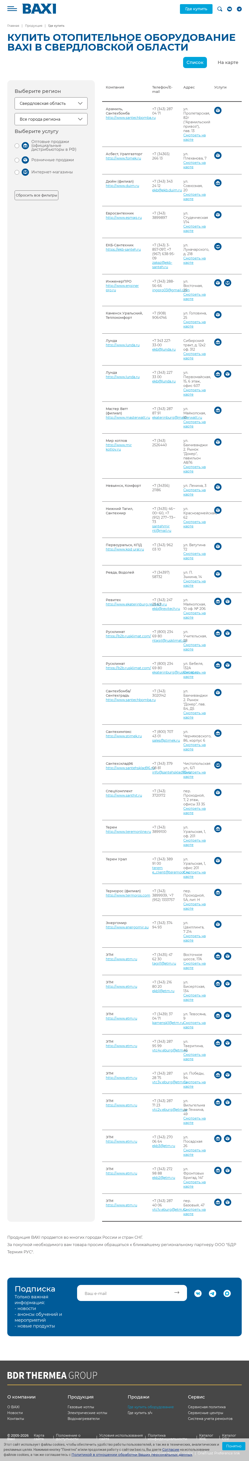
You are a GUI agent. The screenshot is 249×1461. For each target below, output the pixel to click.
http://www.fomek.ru (123, 158)
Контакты (15, 1418)
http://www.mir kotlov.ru (119, 447)
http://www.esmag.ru (124, 217)
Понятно (233, 1446)
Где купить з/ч (140, 1413)
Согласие (170, 1449)
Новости (15, 1413)
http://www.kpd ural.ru (125, 549)
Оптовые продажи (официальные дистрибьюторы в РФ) (53, 145)
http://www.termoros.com (128, 895)
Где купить (196, 9)
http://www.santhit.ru (124, 795)
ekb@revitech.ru (166, 608)
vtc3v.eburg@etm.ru (169, 1082)
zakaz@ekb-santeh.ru (162, 264)
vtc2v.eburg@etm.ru (169, 1109)
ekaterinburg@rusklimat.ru (175, 672)
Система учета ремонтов (210, 1418)
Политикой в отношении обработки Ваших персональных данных (131, 1454)
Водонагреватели (84, 1418)
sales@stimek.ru (166, 740)
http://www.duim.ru (122, 186)
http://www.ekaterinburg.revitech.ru (136, 604)
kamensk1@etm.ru (168, 1023)
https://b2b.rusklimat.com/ (128, 636)
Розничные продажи (52, 160)
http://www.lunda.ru (123, 345)
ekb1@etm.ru (163, 991)
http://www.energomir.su (127, 927)
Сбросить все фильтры (36, 195)
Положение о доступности (68, 1437)
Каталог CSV (229, 1437)
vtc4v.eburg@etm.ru (169, 1050)
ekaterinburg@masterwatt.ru (177, 417)
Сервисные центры (205, 1413)
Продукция (33, 25)
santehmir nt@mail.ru (161, 528)
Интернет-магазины (52, 172)
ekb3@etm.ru (163, 1146)
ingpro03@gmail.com (171, 290)
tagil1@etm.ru (164, 963)
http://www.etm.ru (121, 959)
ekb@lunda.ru (164, 349)
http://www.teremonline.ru (128, 831)
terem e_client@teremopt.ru (170, 870)
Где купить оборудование (151, 1407)
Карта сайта (39, 1437)
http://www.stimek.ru (124, 736)
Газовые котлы (81, 1407)
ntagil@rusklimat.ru (169, 640)
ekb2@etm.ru (163, 1178)
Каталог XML (206, 1437)
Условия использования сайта (121, 1437)
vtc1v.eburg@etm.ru (169, 1209)
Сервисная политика (207, 1407)
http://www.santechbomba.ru (131, 118)
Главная (13, 25)
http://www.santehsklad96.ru (130, 768)
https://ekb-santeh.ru (123, 249)
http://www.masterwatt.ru (128, 417)
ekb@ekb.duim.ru (167, 190)
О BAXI (13, 1407)
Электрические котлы (87, 1413)
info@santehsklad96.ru (171, 772)
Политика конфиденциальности (167, 1437)
